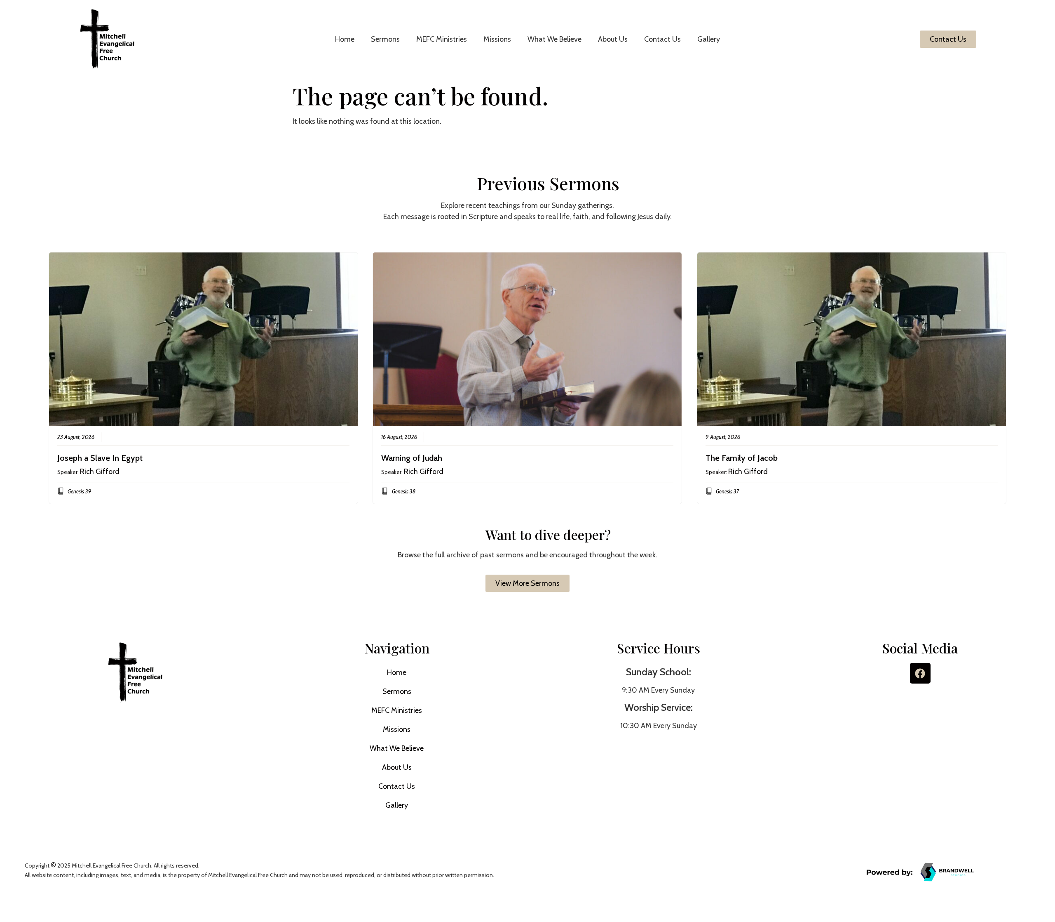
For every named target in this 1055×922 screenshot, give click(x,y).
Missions (497, 39)
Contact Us (662, 39)
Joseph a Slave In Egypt (100, 458)
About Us (613, 39)
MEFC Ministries (441, 39)
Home (344, 39)
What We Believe (554, 39)
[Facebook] (920, 673)
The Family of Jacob (742, 458)
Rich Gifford (100, 471)
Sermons (385, 39)
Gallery (708, 39)
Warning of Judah (411, 458)
